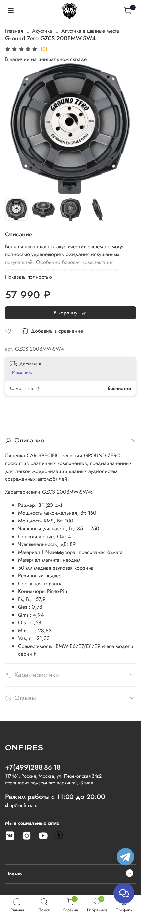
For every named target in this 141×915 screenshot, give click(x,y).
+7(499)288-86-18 (33, 767)
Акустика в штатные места (90, 31)
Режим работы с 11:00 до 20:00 (55, 797)
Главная (14, 31)
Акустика (42, 31)
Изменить (22, 372)
